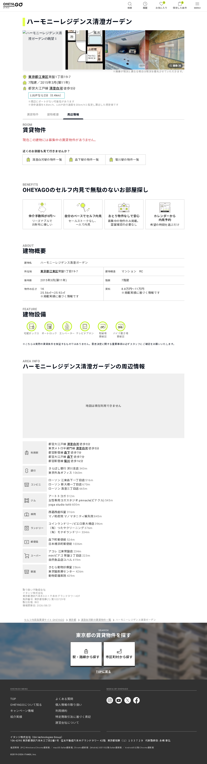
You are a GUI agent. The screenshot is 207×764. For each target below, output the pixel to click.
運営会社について (67, 722)
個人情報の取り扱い (68, 704)
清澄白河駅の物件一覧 (47, 159)
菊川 (67, 461)
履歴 (145, 8)
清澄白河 (56, 88)
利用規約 (61, 710)
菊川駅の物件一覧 (127, 159)
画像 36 (177, 65)
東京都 (72, 620)
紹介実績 (16, 716)
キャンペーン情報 (22, 710)
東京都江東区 (38, 77)
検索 (130, 8)
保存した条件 (180, 5)
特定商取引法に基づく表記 (73, 716)
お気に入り (161, 5)
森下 (67, 452)
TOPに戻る (103, 671)
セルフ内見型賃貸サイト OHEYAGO (44, 620)
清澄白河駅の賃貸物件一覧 (96, 620)
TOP (13, 699)
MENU (197, 8)
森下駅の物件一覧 (87, 159)
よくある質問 (64, 699)
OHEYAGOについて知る (26, 704)
